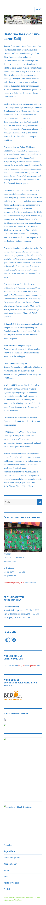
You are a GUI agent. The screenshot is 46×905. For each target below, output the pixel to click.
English (7, 889)
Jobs (6, 876)
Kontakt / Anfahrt (11, 882)
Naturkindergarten (12, 857)
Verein (6, 870)
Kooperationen (10, 863)
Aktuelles (8, 844)
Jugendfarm (9, 851)
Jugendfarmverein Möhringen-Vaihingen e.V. (19, 897)
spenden (33, 665)
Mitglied (21, 665)
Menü (38, 9)
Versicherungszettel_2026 (14, 582)
